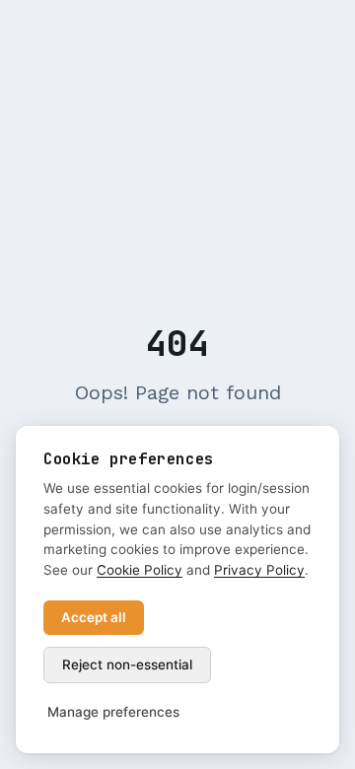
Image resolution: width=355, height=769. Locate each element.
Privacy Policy (259, 570)
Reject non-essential (127, 664)
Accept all (93, 617)
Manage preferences (113, 712)
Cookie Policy (139, 570)
